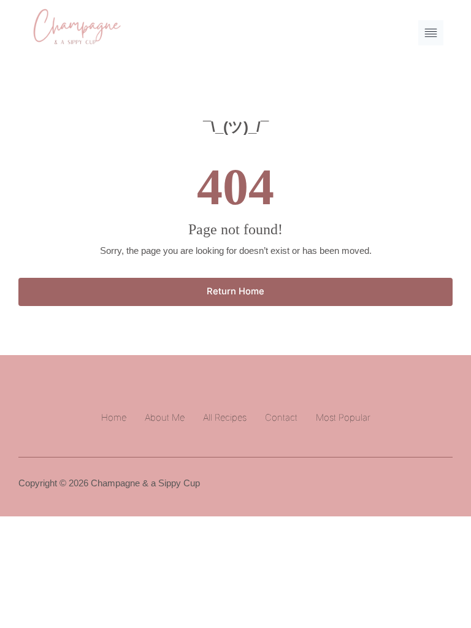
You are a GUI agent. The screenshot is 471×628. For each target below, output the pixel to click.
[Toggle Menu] (430, 32)
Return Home (235, 291)
